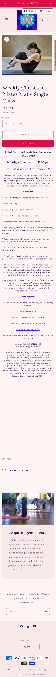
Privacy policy (19, 674)
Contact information (37, 674)
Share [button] (8, 459)
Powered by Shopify (27, 670)
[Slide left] (21, 81)
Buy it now (28, 143)
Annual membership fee (28, 329)
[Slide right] (34, 81)
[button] (6, 19)
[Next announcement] (50, 3)
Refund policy (44, 670)
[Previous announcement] (5, 3)
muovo (16, 670)
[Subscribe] (46, 611)
